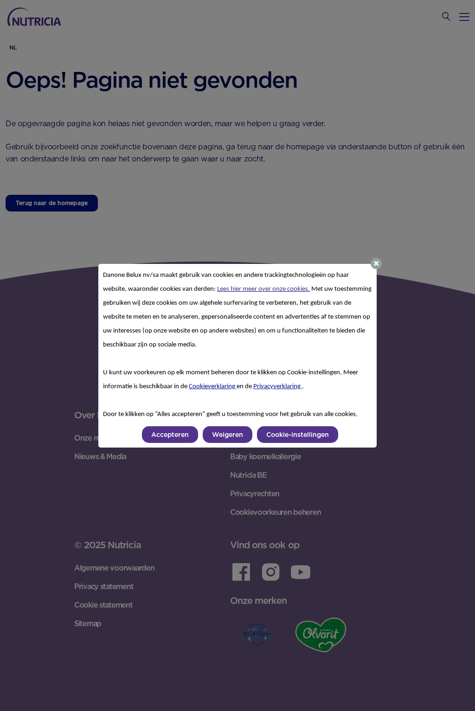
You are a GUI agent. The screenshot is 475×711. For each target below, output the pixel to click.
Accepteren (170, 434)
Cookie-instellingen (297, 434)
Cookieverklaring (213, 386)
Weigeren (227, 434)
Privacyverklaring (277, 386)
